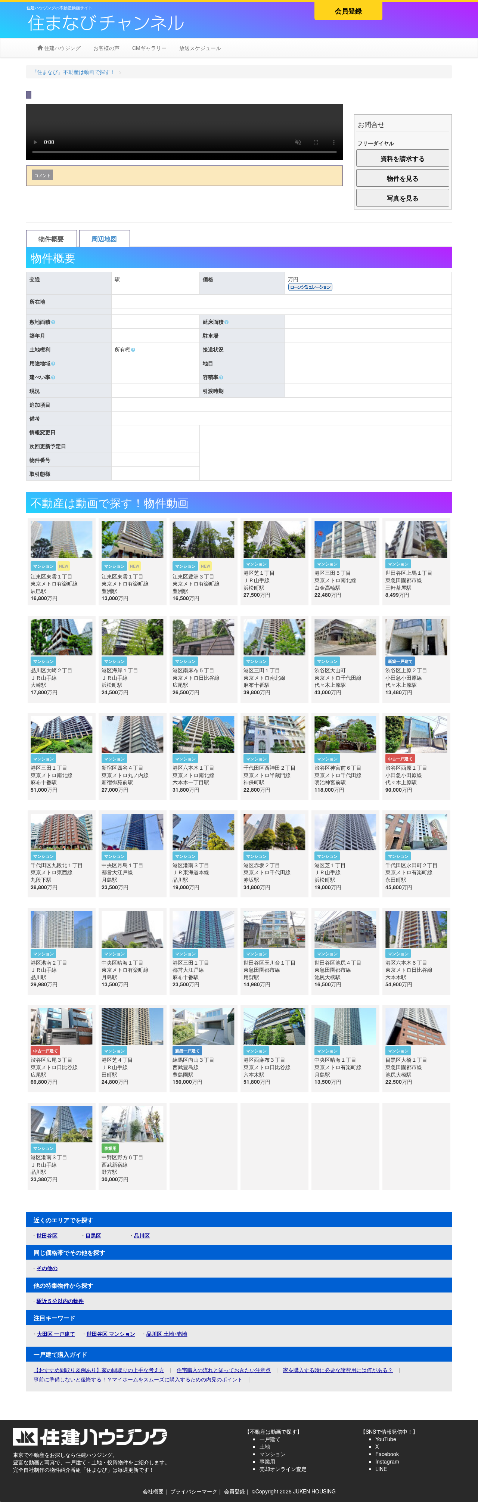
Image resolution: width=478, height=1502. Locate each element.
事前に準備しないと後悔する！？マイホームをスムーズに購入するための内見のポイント (138, 1379)
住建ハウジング (62, 48)
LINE (381, 1468)
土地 (265, 1446)
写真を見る (403, 197)
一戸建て (270, 1439)
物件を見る (403, 178)
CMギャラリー (149, 48)
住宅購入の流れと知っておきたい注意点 (224, 1370)
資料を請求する (403, 158)
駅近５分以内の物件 (60, 1300)
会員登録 (348, 11)
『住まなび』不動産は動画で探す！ (73, 71)
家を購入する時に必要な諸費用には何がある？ (338, 1370)
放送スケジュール (199, 48)
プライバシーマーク (193, 1491)
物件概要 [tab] (51, 238)
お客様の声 (106, 48)
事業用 (267, 1461)
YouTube (385, 1439)
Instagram (387, 1461)
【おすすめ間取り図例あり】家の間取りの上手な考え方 (99, 1370)
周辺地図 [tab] (104, 238)
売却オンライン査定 (283, 1468)
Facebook (387, 1454)
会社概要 (153, 1491)
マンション (273, 1454)
